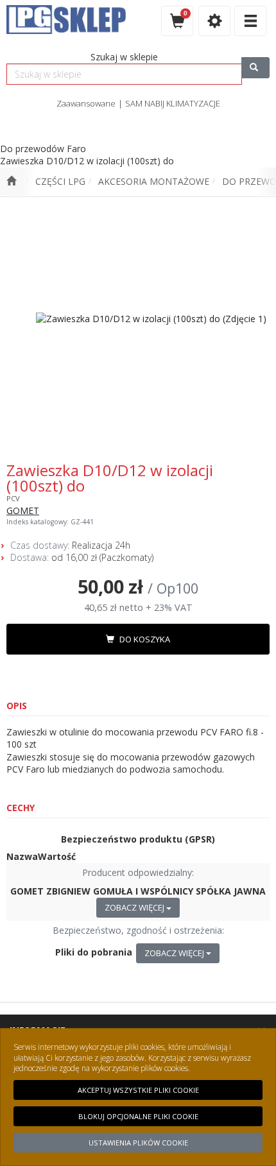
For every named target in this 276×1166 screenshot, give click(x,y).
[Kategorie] (250, 21)
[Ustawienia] (214, 21)
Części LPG (60, 181)
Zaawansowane (86, 103)
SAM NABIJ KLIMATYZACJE (172, 103)
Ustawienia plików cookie (138, 1142)
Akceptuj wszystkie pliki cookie (138, 1090)
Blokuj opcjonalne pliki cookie (138, 1116)
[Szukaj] (255, 67)
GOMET (22, 510)
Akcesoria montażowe (153, 181)
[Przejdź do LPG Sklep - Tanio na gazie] (11, 181)
